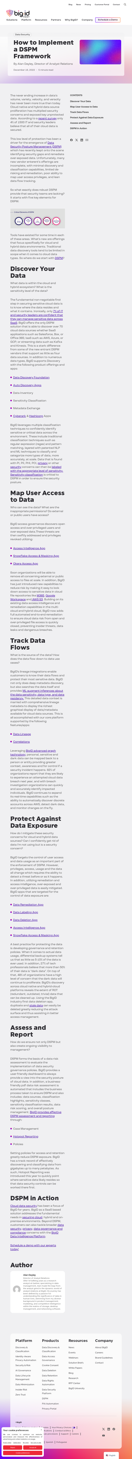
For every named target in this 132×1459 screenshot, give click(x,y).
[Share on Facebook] (71, 139)
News (78, 5)
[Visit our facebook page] (114, 1429)
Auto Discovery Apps (27, 385)
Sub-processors (50, 1434)
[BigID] (18, 13)
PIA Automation (50, 1403)
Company (87, 20)
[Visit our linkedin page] (108, 1429)
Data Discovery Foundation (31, 377)
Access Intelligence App (29, 548)
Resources (41, 20)
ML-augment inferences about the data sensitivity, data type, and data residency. (37, 694)
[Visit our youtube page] (103, 1435)
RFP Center (74, 1383)
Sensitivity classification (26, 474)
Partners (56, 20)
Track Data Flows (79, 112)
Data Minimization (24, 1384)
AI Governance (23, 1370)
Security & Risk (22, 1365)
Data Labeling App (25, 912)
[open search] (125, 4)
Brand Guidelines (104, 1358)
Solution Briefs (76, 1363)
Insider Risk (21, 1389)
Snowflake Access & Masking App (36, 556)
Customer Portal (102, 5)
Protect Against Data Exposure (86, 118)
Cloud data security (23, 1206)
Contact (116, 5)
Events (72, 1352)
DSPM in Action (78, 128)
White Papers (75, 1368)
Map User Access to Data (84, 107)
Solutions (12, 20)
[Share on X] (76, 139)
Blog (70, 5)
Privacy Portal (49, 1409)
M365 (40, 595)
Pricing (88, 5)
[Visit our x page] (103, 1429)
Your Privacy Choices (61, 1427)
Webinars (73, 1358)
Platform (26, 20)
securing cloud (32, 1217)
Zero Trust (20, 1394)
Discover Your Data (80, 101)
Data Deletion (49, 1370)
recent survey (47, 118)
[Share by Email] (87, 139)
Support (64, 1434)
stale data (36, 1005)
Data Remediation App (28, 904)
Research (73, 1378)
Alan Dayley (25, 64)
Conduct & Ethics (63, 1431)
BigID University (77, 1388)
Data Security (22, 35)
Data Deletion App (25, 920)
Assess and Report (80, 123)
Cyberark (19, 416)
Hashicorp (36, 416)
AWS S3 (37, 599)
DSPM (59, 258)
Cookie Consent (50, 1365)
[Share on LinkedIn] (81, 139)
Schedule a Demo (108, 20)
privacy (43, 463)
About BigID (101, 1347)
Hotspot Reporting (25, 1136)
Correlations (21, 741)
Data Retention (49, 1375)
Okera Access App (25, 563)
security (15, 467)
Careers (99, 1352)
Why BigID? (71, 20)
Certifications (46, 1431)
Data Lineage (22, 734)
